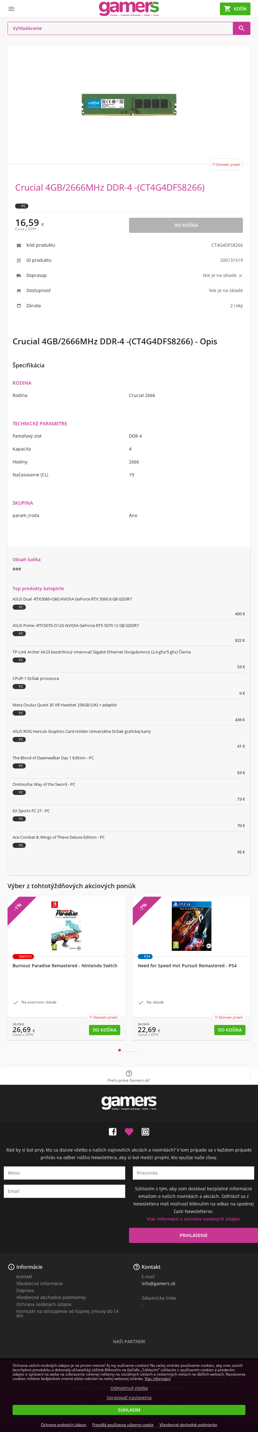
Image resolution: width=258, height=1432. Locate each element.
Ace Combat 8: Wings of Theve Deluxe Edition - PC (59, 837)
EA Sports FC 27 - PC (31, 811)
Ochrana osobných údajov (43, 1304)
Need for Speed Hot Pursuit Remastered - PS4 (187, 966)
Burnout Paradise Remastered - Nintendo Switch (65, 966)
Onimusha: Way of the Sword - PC (44, 784)
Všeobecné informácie (39, 1283)
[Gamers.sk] (129, 8)
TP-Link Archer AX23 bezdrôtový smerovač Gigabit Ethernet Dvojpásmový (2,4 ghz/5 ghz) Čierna (102, 652)
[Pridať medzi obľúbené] (129, 1130)
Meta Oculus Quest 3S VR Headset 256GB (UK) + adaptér (65, 705)
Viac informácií (158, 1378)
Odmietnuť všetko (129, 1388)
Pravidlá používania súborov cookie (123, 1424)
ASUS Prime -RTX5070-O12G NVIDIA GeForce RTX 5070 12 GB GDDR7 (76, 625)
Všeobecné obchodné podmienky (51, 1297)
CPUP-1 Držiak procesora (36, 678)
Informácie (29, 1267)
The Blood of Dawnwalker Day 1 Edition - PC (53, 758)
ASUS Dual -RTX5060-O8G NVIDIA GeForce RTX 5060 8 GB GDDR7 (72, 599)
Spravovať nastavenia (129, 1397)
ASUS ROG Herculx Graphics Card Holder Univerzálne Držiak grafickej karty (82, 731)
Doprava (25, 1290)
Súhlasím (129, 1410)
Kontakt (24, 1277)
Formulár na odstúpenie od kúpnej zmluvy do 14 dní (67, 1313)
